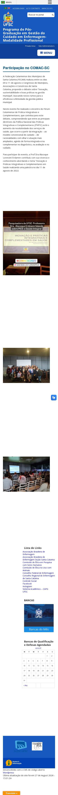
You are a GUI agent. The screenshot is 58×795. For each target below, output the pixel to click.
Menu (47, 53)
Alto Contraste (33, 8)
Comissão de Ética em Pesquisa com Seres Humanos (37, 563)
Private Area (30, 46)
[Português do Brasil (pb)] (5, 8)
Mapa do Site (47, 8)
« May (25, 685)
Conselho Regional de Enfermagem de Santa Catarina (39, 577)
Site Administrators (46, 46)
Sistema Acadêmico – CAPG (35, 589)
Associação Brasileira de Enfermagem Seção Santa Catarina (39, 558)
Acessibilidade (18, 8)
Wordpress (8, 772)
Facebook (27, 583)
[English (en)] (9, 8)
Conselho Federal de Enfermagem (38, 573)
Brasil (9, 2)
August (38, 648)
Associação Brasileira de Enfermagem (34, 553)
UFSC (25, 591)
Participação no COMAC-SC (26, 67)
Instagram (27, 586)
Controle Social (29, 581)
